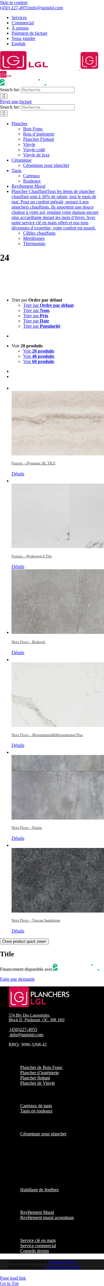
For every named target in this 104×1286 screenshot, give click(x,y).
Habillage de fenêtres (39, 1189)
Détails (18, 473)
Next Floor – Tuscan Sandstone (36, 920)
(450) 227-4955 (14, 7)
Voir (38, 351)
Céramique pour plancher (43, 1133)
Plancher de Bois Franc (41, 1067)
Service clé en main (38, 1240)
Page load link (13, 1278)
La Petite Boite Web (62, 1267)
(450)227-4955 (23, 1029)
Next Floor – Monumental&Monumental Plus (47, 735)
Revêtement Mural (37, 1212)
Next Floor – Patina (27, 827)
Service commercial (38, 1245)
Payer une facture (16, 101)
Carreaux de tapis (36, 1105)
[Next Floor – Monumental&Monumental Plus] (58, 691)
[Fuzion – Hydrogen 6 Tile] (58, 512)
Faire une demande (17, 979)
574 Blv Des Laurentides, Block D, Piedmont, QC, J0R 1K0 (36, 1017)
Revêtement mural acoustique (47, 1217)
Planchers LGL (63, 1261)
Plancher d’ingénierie (39, 1072)
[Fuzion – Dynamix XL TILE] (58, 419)
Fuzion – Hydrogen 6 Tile (32, 556)
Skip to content (13, 2)
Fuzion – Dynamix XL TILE (33, 463)
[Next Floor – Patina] (58, 784)
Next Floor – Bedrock (28, 642)
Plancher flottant (35, 1077)
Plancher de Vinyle (37, 1083)
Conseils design (34, 1250)
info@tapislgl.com (46, 7)
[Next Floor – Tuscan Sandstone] (58, 877)
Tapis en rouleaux (36, 1110)
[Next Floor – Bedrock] (58, 601)
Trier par (48, 305)
